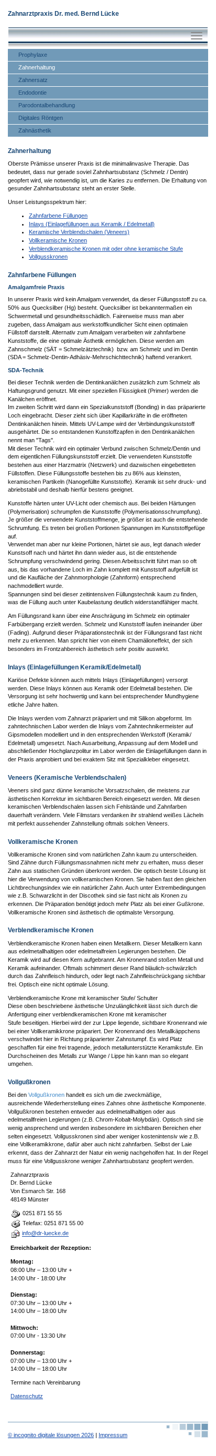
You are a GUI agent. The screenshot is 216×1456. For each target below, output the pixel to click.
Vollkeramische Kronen (58, 240)
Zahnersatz (33, 80)
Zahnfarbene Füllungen (58, 215)
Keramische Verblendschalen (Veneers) (79, 232)
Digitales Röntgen (40, 118)
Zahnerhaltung (36, 67)
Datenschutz (26, 1396)
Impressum (113, 1435)
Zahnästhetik (34, 130)
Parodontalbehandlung (46, 105)
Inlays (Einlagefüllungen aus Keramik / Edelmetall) (92, 224)
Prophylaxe (32, 55)
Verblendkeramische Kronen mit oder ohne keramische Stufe (106, 249)
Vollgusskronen (48, 256)
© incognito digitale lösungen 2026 (51, 1435)
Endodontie (32, 92)
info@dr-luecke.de (45, 1233)
